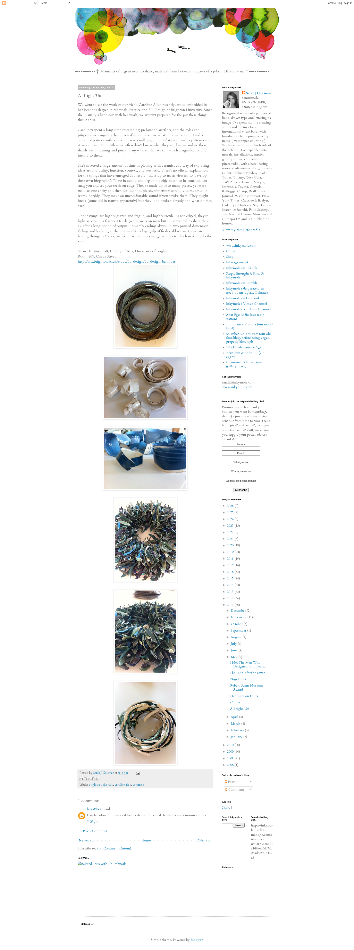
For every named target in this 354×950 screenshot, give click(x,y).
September (239, 630)
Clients (231, 251)
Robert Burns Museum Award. (246, 687)
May (234, 657)
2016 (230, 572)
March (236, 723)
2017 (230, 565)
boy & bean (95, 809)
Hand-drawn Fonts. (244, 696)
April (235, 717)
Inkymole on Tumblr (241, 283)
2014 (230, 585)
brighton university (101, 785)
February (238, 730)
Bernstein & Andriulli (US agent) (245, 355)
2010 (230, 745)
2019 (230, 552)
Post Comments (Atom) (114, 848)
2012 (230, 598)
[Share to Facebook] (93, 779)
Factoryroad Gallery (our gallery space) (244, 364)
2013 (230, 591)
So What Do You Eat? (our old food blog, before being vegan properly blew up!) (248, 338)
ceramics (138, 785)
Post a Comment (95, 831)
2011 (230, 605)
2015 (230, 578)
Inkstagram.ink (237, 262)
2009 (230, 751)
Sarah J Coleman (258, 93)
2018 (230, 558)
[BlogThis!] (85, 779)
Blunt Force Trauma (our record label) (249, 326)
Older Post (204, 840)
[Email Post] (137, 773)
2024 (230, 519)
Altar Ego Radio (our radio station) (245, 316)
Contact (236, 702)
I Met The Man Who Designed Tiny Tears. (247, 664)
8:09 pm (93, 821)
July (234, 643)
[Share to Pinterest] (97, 779)
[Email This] (81, 779)
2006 (230, 765)
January (237, 737)
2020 (230, 545)
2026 (230, 506)
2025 (230, 512)
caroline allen (123, 785)
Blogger (197, 939)
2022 (230, 532)
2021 (230, 539)
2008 (230, 758)
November (239, 617)
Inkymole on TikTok (241, 268)
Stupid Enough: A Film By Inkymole (245, 275)
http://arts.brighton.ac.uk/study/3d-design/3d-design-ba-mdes (126, 261)
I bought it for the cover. (248, 673)
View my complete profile (241, 230)
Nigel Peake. (239, 679)
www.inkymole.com (241, 245)
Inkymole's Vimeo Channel (246, 303)
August (236, 637)
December (239, 610)
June (234, 650)
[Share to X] (89, 779)
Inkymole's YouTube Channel (248, 309)
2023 (230, 525)
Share (226, 807)
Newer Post (87, 840)
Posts (231, 781)
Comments (235, 789)
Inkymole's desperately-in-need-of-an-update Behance (247, 290)
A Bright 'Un (239, 708)
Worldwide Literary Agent (245, 347)
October (237, 624)
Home (146, 840)
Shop (230, 256)
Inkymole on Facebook (243, 298)
